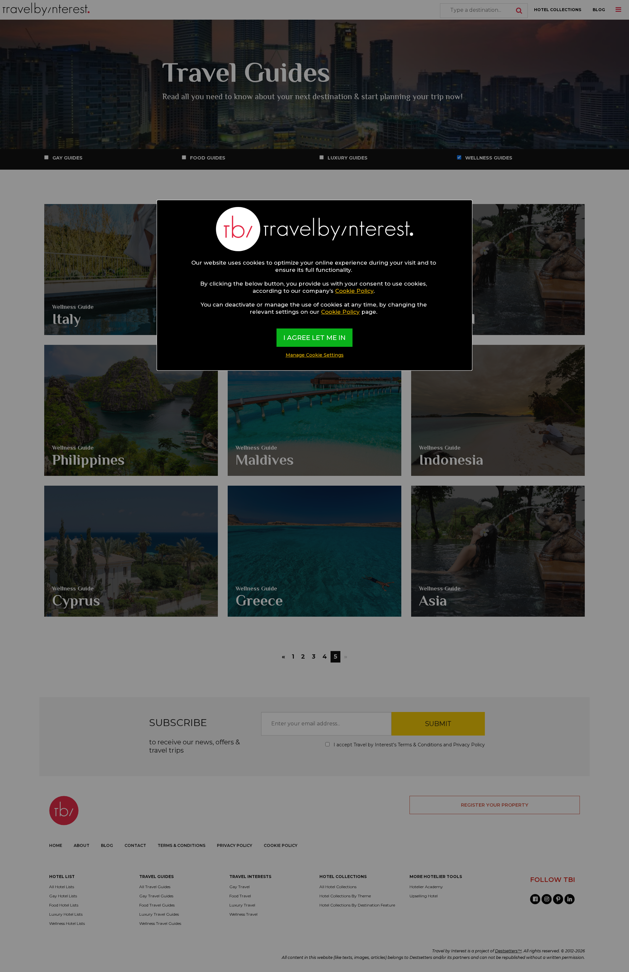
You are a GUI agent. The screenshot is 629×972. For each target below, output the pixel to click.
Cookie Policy (354, 291)
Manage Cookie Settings (315, 355)
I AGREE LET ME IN (314, 338)
